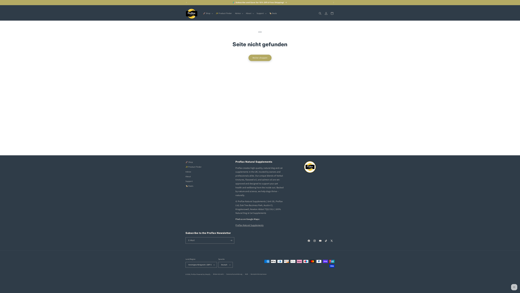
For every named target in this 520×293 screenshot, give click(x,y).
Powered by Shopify (203, 274)
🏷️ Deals (189, 186)
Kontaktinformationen (259, 274)
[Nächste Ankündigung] (334, 2)
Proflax (193, 274)
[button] (208, 13)
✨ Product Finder (194, 167)
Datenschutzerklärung (234, 274)
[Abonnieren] (231, 240)
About (188, 176)
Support (189, 181)
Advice (188, 172)
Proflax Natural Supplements (249, 225)
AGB (246, 274)
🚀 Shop (189, 162)
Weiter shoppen (260, 57)
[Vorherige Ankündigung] (186, 2)
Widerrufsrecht (218, 274)
